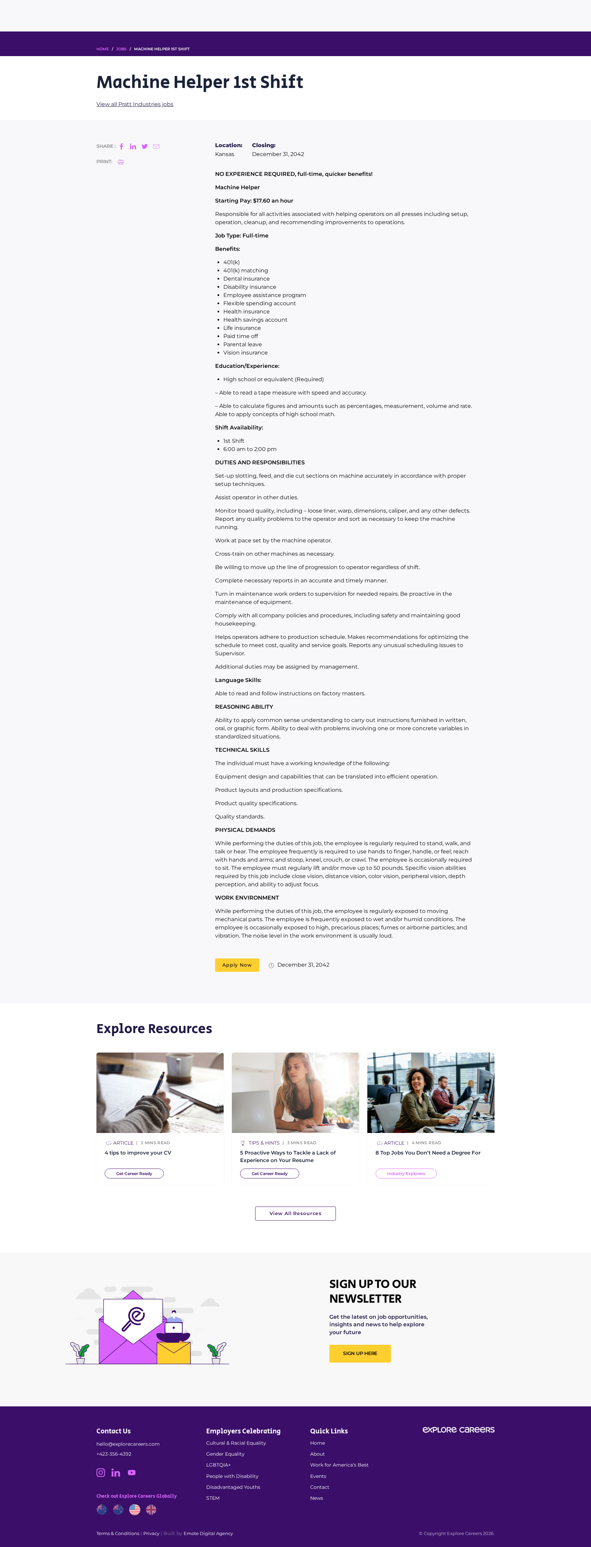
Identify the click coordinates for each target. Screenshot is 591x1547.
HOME (102, 49)
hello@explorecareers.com (128, 1444)
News (316, 1498)
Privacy (151, 1533)
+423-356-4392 (113, 1454)
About (317, 1454)
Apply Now (237, 965)
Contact (319, 1487)
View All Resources (295, 1213)
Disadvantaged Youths (233, 1487)
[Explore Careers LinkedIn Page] (119, 1475)
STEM (213, 1498)
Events (318, 1476)
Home (317, 1443)
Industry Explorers (406, 1173)
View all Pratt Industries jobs (134, 104)
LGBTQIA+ (218, 1465)
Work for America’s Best (339, 1465)
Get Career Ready (134, 1173)
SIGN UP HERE (360, 1353)
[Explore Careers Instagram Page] (103, 1475)
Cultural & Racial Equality (236, 1443)
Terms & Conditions (117, 1533)
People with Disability (232, 1476)
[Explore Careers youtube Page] (134, 1475)
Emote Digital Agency (208, 1533)
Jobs (121, 49)
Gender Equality (225, 1454)
